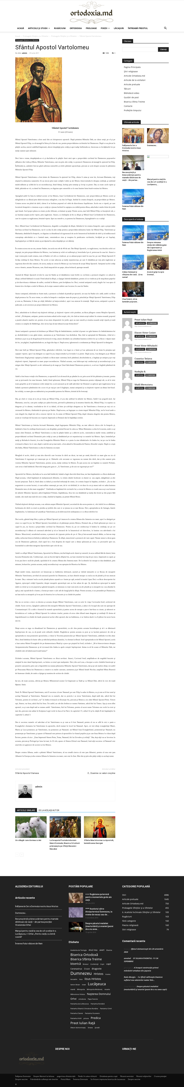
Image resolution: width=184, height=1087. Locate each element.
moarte (107, 989)
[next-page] (21, 854)
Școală (97, 1028)
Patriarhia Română (98, 1004)
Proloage (91, 28)
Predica (96, 1017)
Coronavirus (76, 968)
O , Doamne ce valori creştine (101, 773)
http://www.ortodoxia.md (143, 326)
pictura (86, 1018)
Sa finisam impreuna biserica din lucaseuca (108, 1079)
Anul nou (93, 950)
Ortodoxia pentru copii (108, 1076)
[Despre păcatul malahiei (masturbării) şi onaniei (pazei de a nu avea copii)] (76, 927)
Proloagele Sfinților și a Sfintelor (35, 36)
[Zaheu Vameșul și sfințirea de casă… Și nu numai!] (133, 262)
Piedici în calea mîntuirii (87, 1076)
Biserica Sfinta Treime (134, 101)
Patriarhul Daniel (76, 1013)
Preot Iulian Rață (82, 1022)
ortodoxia (82, 999)
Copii (102, 964)
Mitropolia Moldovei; (94, 989)
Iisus (81, 979)
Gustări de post (131, 97)
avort (101, 950)
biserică (75, 963)
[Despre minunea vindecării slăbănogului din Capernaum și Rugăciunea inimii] (158, 232)
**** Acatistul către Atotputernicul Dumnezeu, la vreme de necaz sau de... (98, 912)
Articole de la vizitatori (134, 80)
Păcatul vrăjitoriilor (143, 1076)
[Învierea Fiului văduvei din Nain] (133, 196)
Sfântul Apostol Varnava (27, 773)
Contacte (128, 106)
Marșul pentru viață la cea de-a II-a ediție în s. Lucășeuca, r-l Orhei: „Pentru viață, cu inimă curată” (35, 934)
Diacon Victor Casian (145, 332)
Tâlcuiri (127, 88)
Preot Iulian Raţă (143, 319)
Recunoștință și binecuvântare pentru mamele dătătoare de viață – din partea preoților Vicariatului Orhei (36, 922)
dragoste (96, 968)
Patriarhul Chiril (106, 1009)
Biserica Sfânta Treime (86, 959)
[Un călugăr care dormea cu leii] (31, 827)
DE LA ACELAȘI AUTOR (49, 810)
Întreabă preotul (138, 28)
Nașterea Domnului (99, 993)
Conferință (94, 964)
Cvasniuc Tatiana (143, 358)
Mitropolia (81, 989)
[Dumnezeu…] (158, 135)
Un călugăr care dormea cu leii (28, 840)
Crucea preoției (160, 1076)
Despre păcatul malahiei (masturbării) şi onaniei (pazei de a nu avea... (99, 926)
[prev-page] (17, 854)
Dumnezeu (81, 973)
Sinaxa (90, 1028)
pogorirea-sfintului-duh (66, 1076)
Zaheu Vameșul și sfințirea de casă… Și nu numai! (132, 274)
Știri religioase (131, 71)
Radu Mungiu (130, 977)
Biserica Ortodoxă (84, 954)
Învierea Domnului (80, 1079)
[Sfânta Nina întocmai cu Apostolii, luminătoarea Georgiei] (99, 827)
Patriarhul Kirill (76, 1018)
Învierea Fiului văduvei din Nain (29, 943)
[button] (165, 28)
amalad (127, 958)
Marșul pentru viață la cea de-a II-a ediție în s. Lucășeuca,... (157, 182)
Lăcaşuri (119, 28)
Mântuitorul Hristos (77, 994)
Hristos (98, 973)
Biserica (109, 950)
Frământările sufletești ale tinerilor (44, 1079)
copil (108, 964)
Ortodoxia (76, 28)
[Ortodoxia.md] (92, 12)
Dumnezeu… (152, 145)
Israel (84, 985)
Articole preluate (132, 84)
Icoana (107, 974)
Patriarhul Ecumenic (92, 1013)
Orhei (73, 998)
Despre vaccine (21, 1079)
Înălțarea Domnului (23, 1076)
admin (24, 53)
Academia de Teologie (78, 950)
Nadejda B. (140, 371)
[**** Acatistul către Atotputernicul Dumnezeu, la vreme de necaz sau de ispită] (76, 912)
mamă (72, 989)
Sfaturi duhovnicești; (78, 1028)
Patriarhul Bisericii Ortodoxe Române (84, 1009)
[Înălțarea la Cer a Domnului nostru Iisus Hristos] (133, 135)
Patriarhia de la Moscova (79, 1004)
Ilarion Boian (75, 985)
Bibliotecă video (131, 93)
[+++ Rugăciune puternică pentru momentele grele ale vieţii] (76, 898)
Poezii (104, 28)
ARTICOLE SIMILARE (26, 810)
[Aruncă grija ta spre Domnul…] (158, 262)
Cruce (87, 968)
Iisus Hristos (93, 978)
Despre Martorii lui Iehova (43, 1076)
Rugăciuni (60, 28)
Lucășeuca (97, 983)
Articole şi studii (38, 28)
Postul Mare (65, 1079)
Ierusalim (73, 979)
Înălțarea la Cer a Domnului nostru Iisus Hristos (131, 148)
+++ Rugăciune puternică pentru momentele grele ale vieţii (98, 897)
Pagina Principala (132, 67)
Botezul (85, 964)
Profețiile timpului (132, 110)
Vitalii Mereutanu (144, 384)
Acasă (20, 28)
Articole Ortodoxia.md (134, 75)
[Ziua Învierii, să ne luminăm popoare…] (133, 289)
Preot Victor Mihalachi (146, 345)
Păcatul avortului (127, 1076)
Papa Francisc (93, 999)
